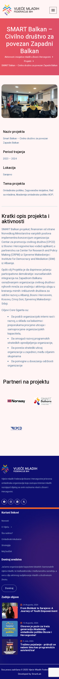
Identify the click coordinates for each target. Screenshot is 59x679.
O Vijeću (5, 527)
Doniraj (9, 588)
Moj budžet (7, 551)
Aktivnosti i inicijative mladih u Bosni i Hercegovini (28, 57)
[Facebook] (4, 501)
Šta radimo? (7, 533)
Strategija (6, 545)
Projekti (27, 61)
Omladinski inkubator (11, 539)
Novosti (5, 521)
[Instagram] (10, 501)
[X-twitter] (23, 501)
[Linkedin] (17, 501)
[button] (29, 527)
